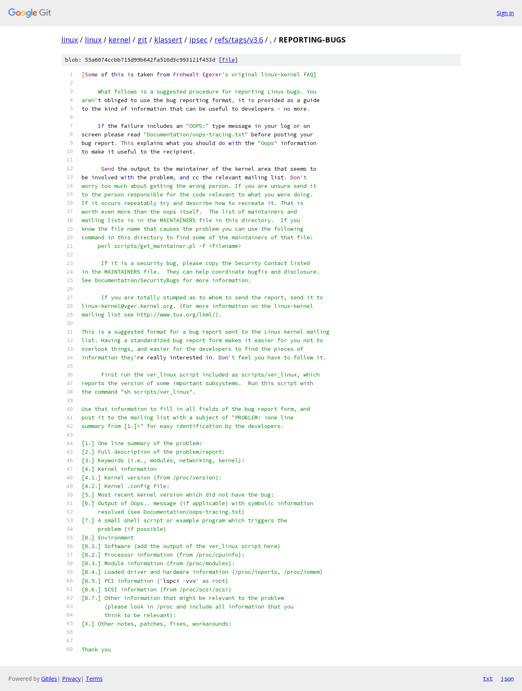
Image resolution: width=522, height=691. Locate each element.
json (507, 678)
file (228, 59)
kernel (119, 40)
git (142, 40)
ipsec (198, 40)
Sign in (505, 13)
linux (69, 40)
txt (488, 678)
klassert (168, 40)
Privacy (71, 678)
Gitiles (49, 678)
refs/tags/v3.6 (239, 40)
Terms (94, 678)
